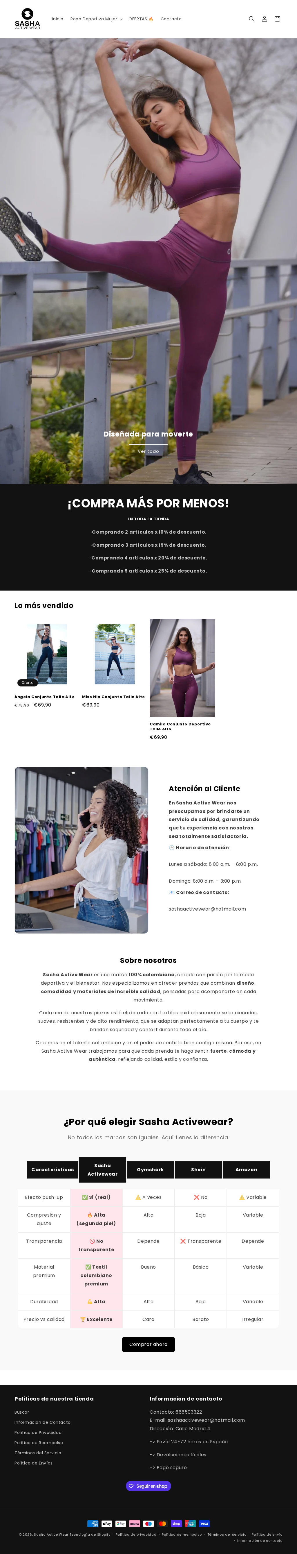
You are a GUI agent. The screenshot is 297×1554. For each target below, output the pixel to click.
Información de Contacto (43, 1422)
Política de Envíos (34, 1463)
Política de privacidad (136, 1534)
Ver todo (148, 451)
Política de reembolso (182, 1534)
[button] (96, 19)
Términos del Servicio (38, 1453)
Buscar (22, 1412)
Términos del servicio (227, 1534)
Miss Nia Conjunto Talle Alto (113, 697)
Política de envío (267, 1534)
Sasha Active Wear (51, 1534)
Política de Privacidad (38, 1432)
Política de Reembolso (39, 1443)
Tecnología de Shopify (90, 1534)
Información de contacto (259, 1540)
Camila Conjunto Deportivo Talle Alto (180, 727)
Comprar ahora (148, 1344)
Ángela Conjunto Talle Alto (45, 697)
